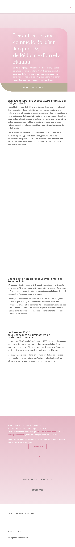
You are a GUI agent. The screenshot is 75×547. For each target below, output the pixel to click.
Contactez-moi (37, 446)
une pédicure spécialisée (46, 432)
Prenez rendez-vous (34, 87)
